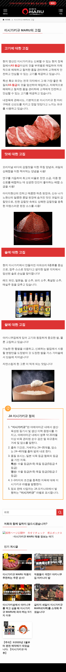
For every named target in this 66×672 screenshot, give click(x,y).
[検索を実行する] (59, 512)
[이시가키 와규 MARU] (33, 11)
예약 (53, 3)
